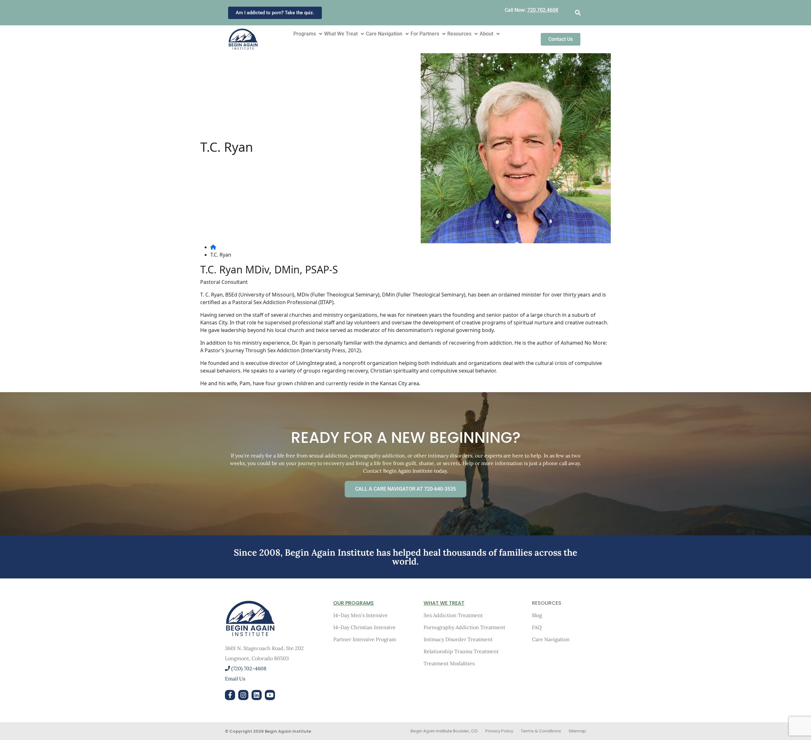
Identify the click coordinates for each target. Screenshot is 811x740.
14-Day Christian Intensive (364, 627)
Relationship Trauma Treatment (461, 651)
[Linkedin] (257, 695)
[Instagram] (243, 695)
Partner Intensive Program (364, 639)
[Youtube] (270, 695)
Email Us (235, 678)
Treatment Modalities (449, 663)
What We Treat (341, 34)
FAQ (537, 627)
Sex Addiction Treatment (453, 615)
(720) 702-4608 (248, 668)
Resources (459, 34)
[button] (578, 13)
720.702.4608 (542, 10)
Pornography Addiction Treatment (464, 627)
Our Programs (353, 603)
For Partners (425, 34)
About (486, 34)
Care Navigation (384, 34)
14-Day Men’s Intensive (360, 615)
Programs (304, 34)
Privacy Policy (499, 731)
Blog (537, 615)
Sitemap (577, 731)
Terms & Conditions (541, 731)
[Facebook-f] (230, 695)
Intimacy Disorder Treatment (458, 639)
